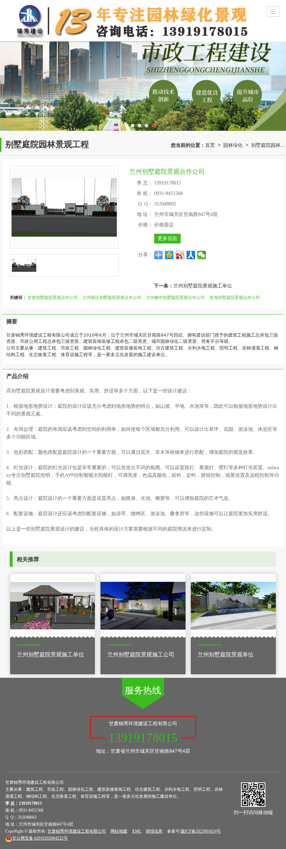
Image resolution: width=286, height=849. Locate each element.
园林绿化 (233, 144)
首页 (210, 144)
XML (136, 831)
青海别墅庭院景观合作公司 (235, 297)
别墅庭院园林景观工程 (268, 144)
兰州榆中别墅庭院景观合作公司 (175, 297)
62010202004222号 (40, 838)
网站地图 (119, 831)
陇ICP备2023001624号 (201, 831)
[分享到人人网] (191, 255)
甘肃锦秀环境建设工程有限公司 (76, 831)
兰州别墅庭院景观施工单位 (202, 285)
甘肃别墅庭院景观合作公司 (53, 297)
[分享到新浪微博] (180, 255)
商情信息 (154, 831)
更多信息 (167, 238)
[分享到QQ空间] (169, 255)
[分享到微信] (201, 255)
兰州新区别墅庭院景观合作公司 (112, 297)
